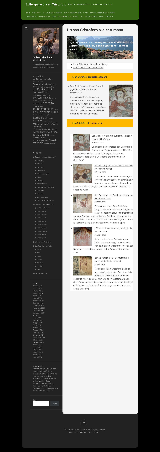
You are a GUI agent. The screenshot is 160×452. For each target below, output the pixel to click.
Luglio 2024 (37, 347)
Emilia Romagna (37, 104)
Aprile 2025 (37, 325)
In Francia (40, 167)
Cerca (35, 400)
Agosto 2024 (37, 345)
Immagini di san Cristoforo (76, 13)
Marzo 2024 (37, 357)
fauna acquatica (43, 109)
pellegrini (45, 124)
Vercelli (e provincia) (49, 143)
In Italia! (39, 177)
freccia (56, 109)
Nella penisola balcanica (45, 200)
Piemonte (37, 126)
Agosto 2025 (37, 315)
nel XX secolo (41, 234)
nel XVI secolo (41, 224)
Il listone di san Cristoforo (38, 17)
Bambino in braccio (38, 81)
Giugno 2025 (37, 320)
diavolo (50, 101)
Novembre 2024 (39, 337)
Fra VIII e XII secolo (43, 208)
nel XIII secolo (41, 211)
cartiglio (42, 87)
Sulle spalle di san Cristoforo (46, 4)
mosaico (39, 263)
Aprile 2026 (37, 296)
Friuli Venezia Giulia (46, 112)
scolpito (39, 266)
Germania (36, 115)
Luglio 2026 (37, 288)
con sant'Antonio (42, 97)
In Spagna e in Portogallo (45, 187)
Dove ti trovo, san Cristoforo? (45, 157)
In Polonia (40, 180)
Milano (36, 124)
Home (28, 13)
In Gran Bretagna (42, 174)
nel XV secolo (41, 221)
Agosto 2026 (37, 286)
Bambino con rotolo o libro (42, 79)
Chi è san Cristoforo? (52, 13)
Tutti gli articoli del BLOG (92, 17)
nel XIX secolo (41, 218)
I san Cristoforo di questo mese (88, 67)
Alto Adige (38, 76)
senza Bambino (41, 132)
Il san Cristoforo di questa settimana (90, 64)
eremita (48, 103)
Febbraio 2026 (38, 300)
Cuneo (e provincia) (40, 101)
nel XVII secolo (42, 228)
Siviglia (36, 135)
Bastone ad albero (42, 84)
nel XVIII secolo (42, 231)
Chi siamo (36, 13)
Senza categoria (41, 273)
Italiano (109, 17)
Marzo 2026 (37, 298)
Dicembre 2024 (38, 335)
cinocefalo (50, 87)
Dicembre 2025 (38, 305)
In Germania (41, 170)
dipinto (39, 249)
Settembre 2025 (39, 313)
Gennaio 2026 (38, 303)
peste (54, 123)
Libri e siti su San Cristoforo (65, 17)
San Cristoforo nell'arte (43, 246)
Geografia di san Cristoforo (102, 13)
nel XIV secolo (41, 214)
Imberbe (43, 115)
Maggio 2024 (38, 352)
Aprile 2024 (37, 355)
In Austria (40, 160)
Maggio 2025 (38, 323)
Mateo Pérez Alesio (47, 121)
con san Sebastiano (41, 95)
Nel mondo (40, 194)
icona (38, 253)
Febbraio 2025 (38, 330)
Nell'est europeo (42, 197)
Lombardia (40, 117)
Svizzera (36, 138)
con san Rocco (41, 92)
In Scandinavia (42, 184)
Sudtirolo (52, 135)
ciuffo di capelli (43, 89)
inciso (39, 256)
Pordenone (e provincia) (42, 129)
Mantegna (50, 118)
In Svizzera (40, 190)
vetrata (39, 269)
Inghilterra (48, 115)
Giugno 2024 (37, 350)
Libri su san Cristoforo (43, 242)
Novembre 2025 (39, 308)
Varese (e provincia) (40, 140)
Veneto (53, 140)
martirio (37, 120)
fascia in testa (38, 106)
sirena (54, 132)
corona (54, 98)
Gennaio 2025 (38, 332)
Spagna (44, 135)
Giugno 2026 (37, 291)
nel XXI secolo (41, 238)
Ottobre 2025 (38, 310)
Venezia (38, 143)
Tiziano (43, 138)
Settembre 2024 (39, 342)
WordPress (83, 432)
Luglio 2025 (37, 318)
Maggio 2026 (38, 293)
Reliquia (54, 129)
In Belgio (40, 164)
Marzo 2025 (37, 328)
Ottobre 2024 (38, 340)
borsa (36, 87)
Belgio (54, 84)
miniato (39, 259)
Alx (97, 432)
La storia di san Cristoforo (44, 204)
